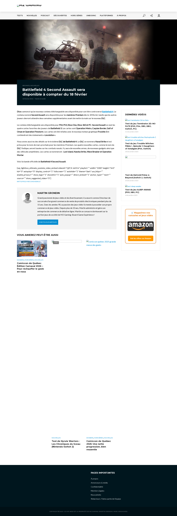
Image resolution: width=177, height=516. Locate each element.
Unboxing (91, 15)
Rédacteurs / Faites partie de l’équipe (106, 499)
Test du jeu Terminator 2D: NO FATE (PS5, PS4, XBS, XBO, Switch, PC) (140, 126)
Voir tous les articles (48, 222)
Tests (20, 15)
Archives (26, 85)
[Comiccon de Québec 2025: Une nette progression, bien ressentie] (101, 337)
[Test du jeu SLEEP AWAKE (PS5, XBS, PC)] (140, 186)
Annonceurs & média (99, 483)
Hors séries (76, 15)
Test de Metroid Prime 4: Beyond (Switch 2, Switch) (138, 176)
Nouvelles (32, 15)
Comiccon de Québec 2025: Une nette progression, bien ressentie (98, 445)
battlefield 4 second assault (29, 181)
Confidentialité (97, 487)
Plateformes (106, 15)
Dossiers (20, 260)
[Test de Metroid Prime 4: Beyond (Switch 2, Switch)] (140, 164)
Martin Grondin (40, 99)
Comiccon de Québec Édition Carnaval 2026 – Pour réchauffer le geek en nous (30, 267)
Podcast (45, 15)
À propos (121, 15)
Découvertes (60, 15)
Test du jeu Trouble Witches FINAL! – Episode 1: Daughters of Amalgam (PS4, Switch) (139, 146)
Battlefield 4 (107, 111)
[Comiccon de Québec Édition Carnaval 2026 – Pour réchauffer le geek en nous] (32, 248)
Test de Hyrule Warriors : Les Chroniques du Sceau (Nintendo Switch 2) (66, 444)
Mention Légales (97, 491)
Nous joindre (96, 495)
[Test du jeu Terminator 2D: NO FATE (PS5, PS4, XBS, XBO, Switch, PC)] (140, 120)
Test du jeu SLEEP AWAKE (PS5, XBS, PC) (138, 191)
